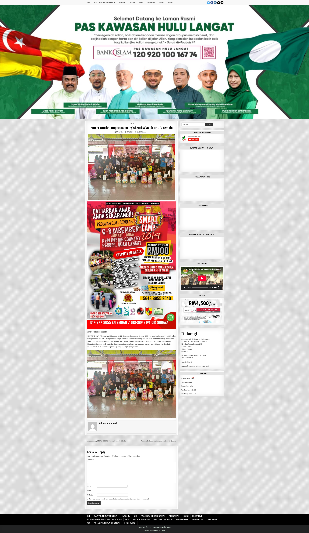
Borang (161, 2)
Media (141, 2)
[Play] (184, 287)
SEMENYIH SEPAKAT (212, 519)
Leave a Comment (142, 132)
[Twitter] (208, 2)
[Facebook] (211, 2)
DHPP (135, 516)
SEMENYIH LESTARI (197, 519)
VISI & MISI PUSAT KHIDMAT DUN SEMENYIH (107, 523)
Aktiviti (132, 2)
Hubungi (170, 2)
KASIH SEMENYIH (197, 516)
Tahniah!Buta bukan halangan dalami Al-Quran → (159, 441)
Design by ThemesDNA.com (154, 531)
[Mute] (215, 287)
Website (90, 495)
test (88, 523)
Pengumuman (151, 2)
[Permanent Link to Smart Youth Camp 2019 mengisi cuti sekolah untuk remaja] (131, 167)
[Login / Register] (218, 2)
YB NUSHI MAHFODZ (130, 523)
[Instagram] (215, 2)
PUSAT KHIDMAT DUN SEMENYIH (103, 2)
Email (89, 491)
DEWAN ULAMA (126, 516)
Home (88, 2)
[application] (202, 278)
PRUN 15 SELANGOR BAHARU (141, 519)
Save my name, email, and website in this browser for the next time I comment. (119, 499)
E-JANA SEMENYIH (174, 516)
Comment (91, 460)
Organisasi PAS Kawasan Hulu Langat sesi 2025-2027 (104, 519)
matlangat (119, 132)
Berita (132, 123)
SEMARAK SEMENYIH (182, 519)
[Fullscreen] (219, 287)
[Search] (222, 2)
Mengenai (122, 2)
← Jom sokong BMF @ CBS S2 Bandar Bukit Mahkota (105, 441)
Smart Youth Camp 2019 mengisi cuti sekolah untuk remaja (131, 128)
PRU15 (127, 519)
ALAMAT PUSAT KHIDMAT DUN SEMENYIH (106, 516)
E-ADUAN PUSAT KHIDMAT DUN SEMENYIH (153, 516)
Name (90, 486)
